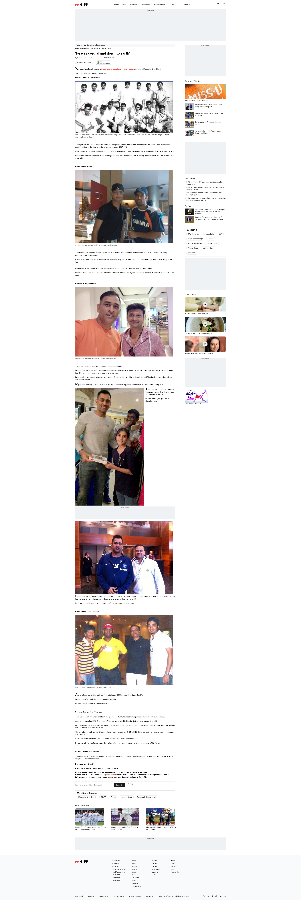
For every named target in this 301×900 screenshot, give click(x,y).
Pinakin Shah (193, 248)
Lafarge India (209, 234)
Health (173, 864)
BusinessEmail (159, 5)
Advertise (91, 896)
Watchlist (155, 872)
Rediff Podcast (137, 886)
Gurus (171, 5)
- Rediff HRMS (116, 875)
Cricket (84, 48)
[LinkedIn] (225, 896)
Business (135, 866)
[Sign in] (224, 4)
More (186, 5)
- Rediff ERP (116, 880)
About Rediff (79, 896)
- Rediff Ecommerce (118, 872)
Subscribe (119, 785)
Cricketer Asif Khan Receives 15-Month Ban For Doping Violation (205, 194)
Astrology (135, 883)
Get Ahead (135, 878)
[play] (205, 304)
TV (178, 5)
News (132, 5)
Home (116, 5)
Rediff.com (167, 896)
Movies (134, 869)
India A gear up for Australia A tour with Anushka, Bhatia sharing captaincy (206, 199)
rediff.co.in (110, 775)
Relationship (175, 872)
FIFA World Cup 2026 (193, 404)
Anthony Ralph (208, 248)
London (211, 239)
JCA (220, 234)
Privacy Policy (103, 896)
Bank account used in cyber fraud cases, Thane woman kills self (205, 188)
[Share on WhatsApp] (204, 896)
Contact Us (150, 896)
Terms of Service (118, 896)
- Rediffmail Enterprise (119, 869)
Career (173, 869)
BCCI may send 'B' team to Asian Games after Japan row (204, 183)
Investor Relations (135, 896)
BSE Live (154, 864)
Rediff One (115, 866)
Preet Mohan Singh (195, 239)
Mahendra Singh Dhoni (87, 797)
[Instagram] (216, 896)
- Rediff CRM (116, 878)
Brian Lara (192, 253)
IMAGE (103, 797)
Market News (156, 869)
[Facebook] (212, 896)
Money (145, 5)
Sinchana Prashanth (196, 243)
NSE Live (154, 866)
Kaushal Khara (126, 797)
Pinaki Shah (212, 243)
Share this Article (85, 62)
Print (131, 784)
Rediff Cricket (81, 58)
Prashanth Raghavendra (146, 797)
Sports (134, 872)
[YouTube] (221, 896)
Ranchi (113, 797)
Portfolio (154, 875)
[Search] (218, 4)
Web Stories (190, 294)
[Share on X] (208, 896)
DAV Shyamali (193, 234)
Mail (124, 5)
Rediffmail (115, 864)
